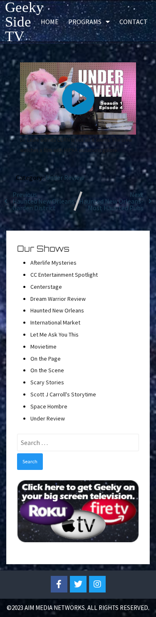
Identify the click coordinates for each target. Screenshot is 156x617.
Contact (133, 21)
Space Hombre (48, 406)
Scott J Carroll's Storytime (63, 394)
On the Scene (47, 370)
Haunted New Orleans (57, 310)
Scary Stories (47, 382)
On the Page (45, 358)
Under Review (65, 177)
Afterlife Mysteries (53, 262)
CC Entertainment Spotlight (64, 274)
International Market (55, 322)
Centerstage (46, 286)
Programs (85, 21)
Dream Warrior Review (58, 298)
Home (50, 21)
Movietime (43, 346)
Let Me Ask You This (54, 334)
